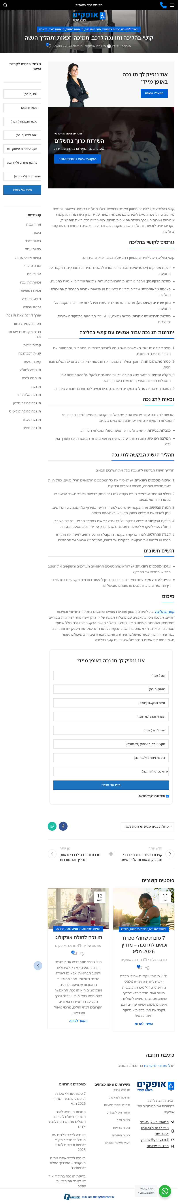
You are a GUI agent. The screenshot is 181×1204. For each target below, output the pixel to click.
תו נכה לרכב (121, 1090)
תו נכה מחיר (32, 427)
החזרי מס (34, 273)
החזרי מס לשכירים (118, 1112)
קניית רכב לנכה (29, 353)
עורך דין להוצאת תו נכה (23, 315)
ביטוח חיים (123, 1120)
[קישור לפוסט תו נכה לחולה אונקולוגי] (78, 908)
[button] (38, 965)
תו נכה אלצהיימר (28, 394)
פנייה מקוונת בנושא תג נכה (24, 334)
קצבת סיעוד (32, 361)
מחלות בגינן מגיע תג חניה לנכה (146, 826)
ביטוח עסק (33, 249)
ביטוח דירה (33, 240)
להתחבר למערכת (157, 1065)
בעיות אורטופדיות (28, 257)
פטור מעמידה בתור (27, 323)
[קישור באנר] (111, 84)
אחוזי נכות (33, 224)
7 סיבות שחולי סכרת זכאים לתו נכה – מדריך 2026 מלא (144, 944)
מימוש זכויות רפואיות (117, 1105)
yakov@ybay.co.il (155, 1139)
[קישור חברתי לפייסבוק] (63, 826)
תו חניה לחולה (74, 29)
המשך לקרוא (144, 1023)
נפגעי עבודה (32, 307)
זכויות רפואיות (111, 29)
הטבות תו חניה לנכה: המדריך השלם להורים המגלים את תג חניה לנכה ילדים (67, 1119)
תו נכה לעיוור (31, 419)
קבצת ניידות (32, 345)
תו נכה (43, 29)
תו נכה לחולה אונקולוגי (78, 937)
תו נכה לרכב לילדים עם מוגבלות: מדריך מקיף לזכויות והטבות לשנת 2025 (69, 1142)
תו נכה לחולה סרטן (27, 403)
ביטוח (36, 232)
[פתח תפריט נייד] (172, 5)
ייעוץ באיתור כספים (117, 1143)
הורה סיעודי (32, 265)
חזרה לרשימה (111, 853)
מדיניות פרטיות (158, 1145)
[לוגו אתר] (89, 16)
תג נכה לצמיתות (119, 1097)
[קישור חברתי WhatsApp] (52, 826)
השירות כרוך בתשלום (88, 5)
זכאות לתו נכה (130, 29)
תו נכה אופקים (95, 46)
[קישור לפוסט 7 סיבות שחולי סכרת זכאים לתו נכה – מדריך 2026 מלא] (143, 909)
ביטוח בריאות (121, 1127)
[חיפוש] (5, 5)
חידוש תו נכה (93, 29)
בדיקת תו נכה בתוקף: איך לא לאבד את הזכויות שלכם (67, 1181)
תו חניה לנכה (56, 29)
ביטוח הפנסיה (121, 1135)
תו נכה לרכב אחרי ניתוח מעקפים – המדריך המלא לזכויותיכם (68, 1163)
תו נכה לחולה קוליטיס (25, 411)
